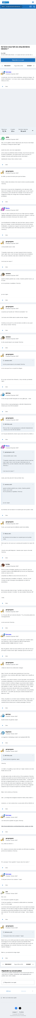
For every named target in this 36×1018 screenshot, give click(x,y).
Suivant (29, 65)
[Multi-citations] (2, 86)
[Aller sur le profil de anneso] (3, 274)
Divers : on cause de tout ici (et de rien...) (22, 54)
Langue (14, 1012)
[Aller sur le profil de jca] (3, 892)
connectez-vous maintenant (21, 974)
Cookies (21, 1012)
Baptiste (8, 732)
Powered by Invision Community (18, 1015)
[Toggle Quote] (4, 360)
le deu (8, 564)
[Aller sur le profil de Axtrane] (3, 73)
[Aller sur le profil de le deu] (3, 565)
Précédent (7, 65)
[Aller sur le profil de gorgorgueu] (3, 172)
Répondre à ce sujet (18, 60)
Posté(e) (12, 74)
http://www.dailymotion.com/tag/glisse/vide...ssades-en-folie (17, 826)
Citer (6, 86)
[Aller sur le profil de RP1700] (3, 394)
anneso (8, 273)
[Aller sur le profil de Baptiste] (3, 733)
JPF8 (7, 137)
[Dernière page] (34, 66)
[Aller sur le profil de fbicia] (3, 209)
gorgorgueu (10, 171)
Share (9, 991)
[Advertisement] (18, 27)
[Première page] (2, 66)
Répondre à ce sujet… (10, 982)
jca (7, 891)
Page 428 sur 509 (18, 65)
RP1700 (8, 393)
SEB (4, 53)
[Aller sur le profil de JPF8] (3, 138)
